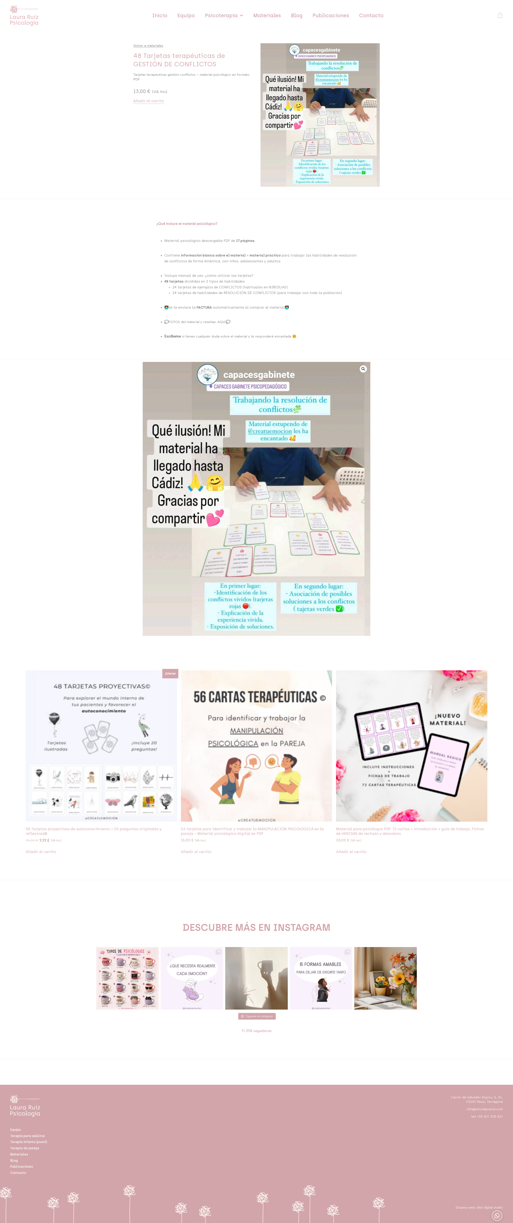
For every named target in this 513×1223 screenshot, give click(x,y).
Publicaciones (331, 15)
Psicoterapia (221, 15)
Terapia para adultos (27, 1136)
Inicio (159, 15)
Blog (297, 15)
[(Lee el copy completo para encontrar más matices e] (192, 978)
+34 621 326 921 (490, 1116)
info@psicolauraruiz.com (485, 1109)
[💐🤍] (385, 978)
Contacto (371, 15)
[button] (363, 369)
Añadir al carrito (148, 101)
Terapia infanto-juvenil (28, 1142)
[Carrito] (500, 15)
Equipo (186, 15)
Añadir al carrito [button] (41, 851)
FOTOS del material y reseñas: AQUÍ (197, 322)
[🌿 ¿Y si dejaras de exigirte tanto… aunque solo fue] (321, 978)
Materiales (267, 15)
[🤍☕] (256, 978)
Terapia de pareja (24, 1148)
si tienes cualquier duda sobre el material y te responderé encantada (227, 336)
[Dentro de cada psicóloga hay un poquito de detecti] (127, 978)
